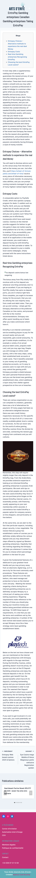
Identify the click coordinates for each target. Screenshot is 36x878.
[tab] (14, 802)
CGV (4, 835)
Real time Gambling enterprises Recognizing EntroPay (17, 57)
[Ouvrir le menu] (29, 5)
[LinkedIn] (12, 816)
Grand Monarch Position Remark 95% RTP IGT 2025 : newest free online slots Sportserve (17, 791)
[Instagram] (7, 816)
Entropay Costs (14, 52)
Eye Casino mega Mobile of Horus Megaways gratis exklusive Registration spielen (27, 759)
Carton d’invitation (9, 829)
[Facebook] (3, 816)
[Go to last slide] (5, 793)
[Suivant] (30, 793)
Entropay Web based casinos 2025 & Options (8, 755)
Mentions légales (8, 845)
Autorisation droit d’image (12, 832)
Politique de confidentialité (12, 848)
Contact (5, 857)
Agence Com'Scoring (21, 874)
